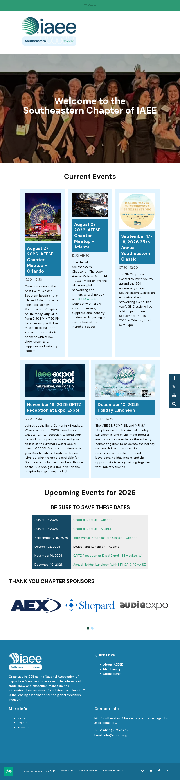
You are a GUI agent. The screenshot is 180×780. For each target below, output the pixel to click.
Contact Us (66, 770)
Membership (112, 669)
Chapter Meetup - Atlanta (92, 529)
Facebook (174, 378)
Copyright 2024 (113, 770)
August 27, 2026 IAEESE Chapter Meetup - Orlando (40, 260)
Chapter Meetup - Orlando (92, 520)
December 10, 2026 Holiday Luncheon (118, 407)
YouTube (174, 395)
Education (25, 727)
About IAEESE (113, 664)
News (21, 718)
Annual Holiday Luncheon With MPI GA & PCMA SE (109, 565)
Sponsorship (112, 674)
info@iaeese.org (115, 735)
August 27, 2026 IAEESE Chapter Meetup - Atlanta (87, 236)
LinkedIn (151, 771)
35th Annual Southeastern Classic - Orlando (105, 538)
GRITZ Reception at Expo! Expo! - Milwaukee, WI (107, 556)
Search (174, 404)
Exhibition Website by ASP (38, 771)
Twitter (174, 387)
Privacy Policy (88, 770)
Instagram (142, 771)
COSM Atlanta (87, 299)
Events (22, 723)
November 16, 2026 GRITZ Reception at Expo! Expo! (54, 407)
